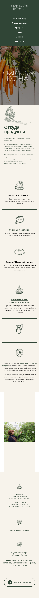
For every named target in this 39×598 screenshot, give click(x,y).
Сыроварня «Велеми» (19, 589)
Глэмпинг (19, 37)
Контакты (19, 41)
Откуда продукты (19, 23)
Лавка (19, 32)
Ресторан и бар (19, 18)
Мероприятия (19, 27)
